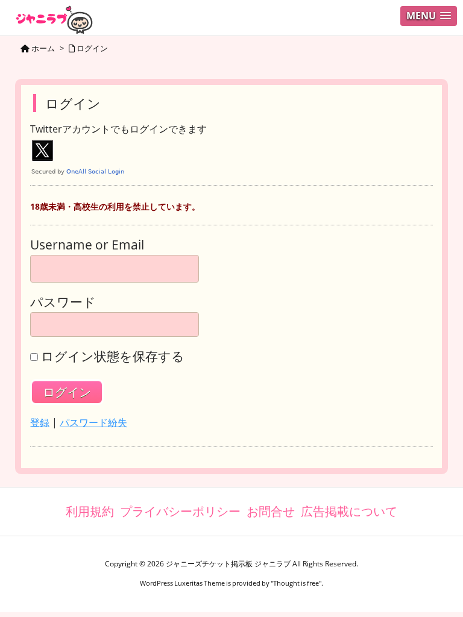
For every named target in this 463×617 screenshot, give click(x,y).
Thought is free (296, 582)
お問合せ (271, 511)
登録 (39, 422)
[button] (428, 16)
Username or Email (87, 245)
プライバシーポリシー (180, 511)
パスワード (63, 302)
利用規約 (90, 511)
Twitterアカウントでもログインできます (118, 129)
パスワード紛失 (93, 422)
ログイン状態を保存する (112, 356)
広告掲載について (349, 511)
